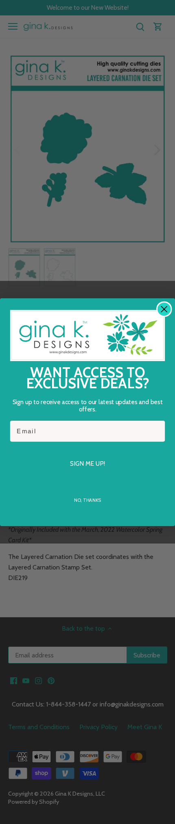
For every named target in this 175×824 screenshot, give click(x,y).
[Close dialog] (164, 309)
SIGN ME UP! (87, 463)
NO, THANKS (87, 500)
